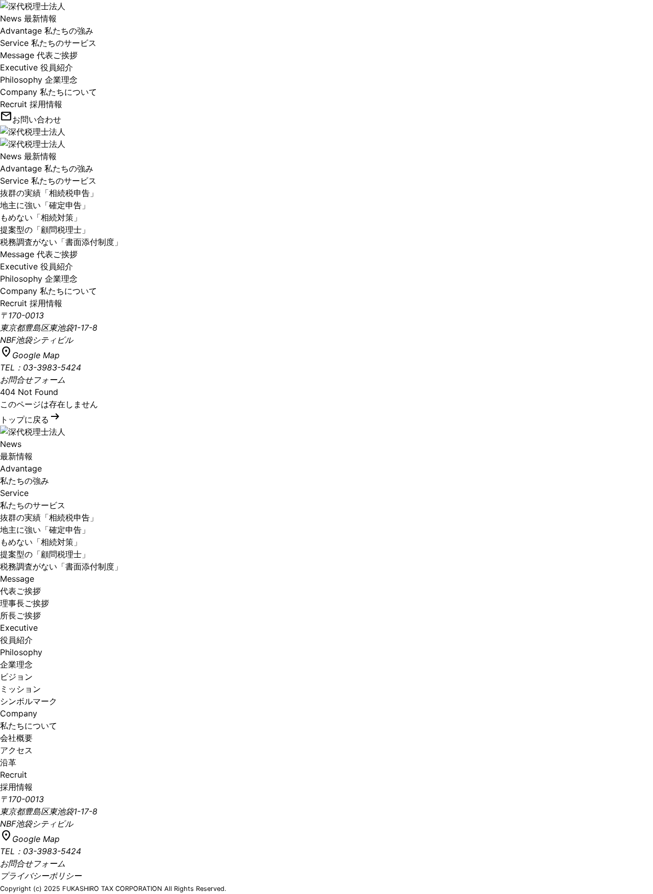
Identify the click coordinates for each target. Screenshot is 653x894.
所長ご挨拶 (20, 615)
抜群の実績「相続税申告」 (49, 193)
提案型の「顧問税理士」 (45, 230)
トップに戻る (30, 419)
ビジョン (16, 677)
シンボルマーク (28, 701)
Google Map (30, 355)
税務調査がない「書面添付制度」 (61, 242)
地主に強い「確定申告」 (45, 205)
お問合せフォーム (32, 380)
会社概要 (16, 738)
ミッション (20, 689)
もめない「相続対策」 (41, 217)
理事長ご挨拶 (24, 603)
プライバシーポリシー (41, 876)
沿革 (8, 762)
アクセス (16, 750)
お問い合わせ (30, 119)
